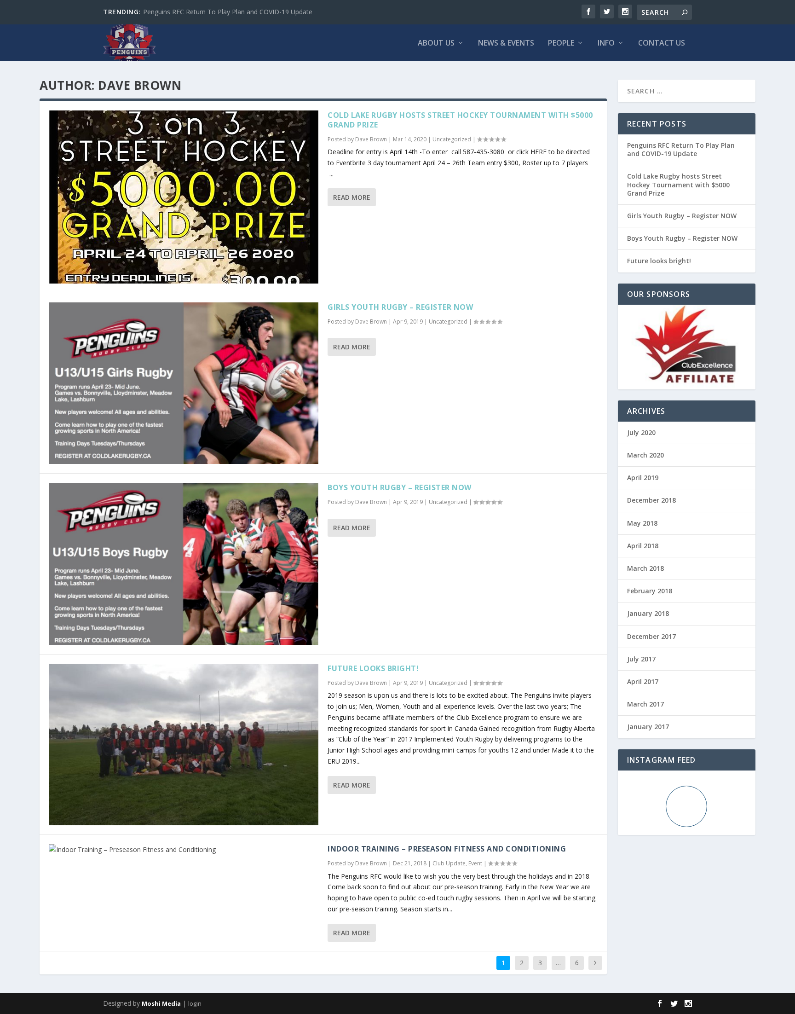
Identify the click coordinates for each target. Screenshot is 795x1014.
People (561, 43)
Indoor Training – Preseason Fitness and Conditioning (447, 849)
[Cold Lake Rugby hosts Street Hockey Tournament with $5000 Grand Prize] (183, 197)
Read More (351, 197)
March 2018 (645, 568)
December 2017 (651, 636)
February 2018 (649, 590)
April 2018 (642, 545)
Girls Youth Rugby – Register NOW (400, 307)
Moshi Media (161, 1003)
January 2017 (648, 726)
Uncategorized (451, 139)
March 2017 (645, 704)
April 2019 (642, 477)
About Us (436, 43)
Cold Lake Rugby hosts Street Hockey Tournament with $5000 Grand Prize (460, 120)
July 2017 (641, 659)
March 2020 (645, 455)
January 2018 (648, 613)
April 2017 (642, 681)
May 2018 (642, 523)
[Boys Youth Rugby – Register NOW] (183, 563)
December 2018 (651, 500)
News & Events (506, 43)
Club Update (449, 863)
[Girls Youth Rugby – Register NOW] (183, 383)
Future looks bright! (373, 668)
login (195, 1003)
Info (606, 43)
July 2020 (641, 432)
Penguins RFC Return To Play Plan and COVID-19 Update (227, 11)
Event (475, 863)
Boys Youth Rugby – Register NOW (400, 487)
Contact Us (661, 43)
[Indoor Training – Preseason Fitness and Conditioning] (183, 849)
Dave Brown (371, 139)
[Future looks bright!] (183, 744)
